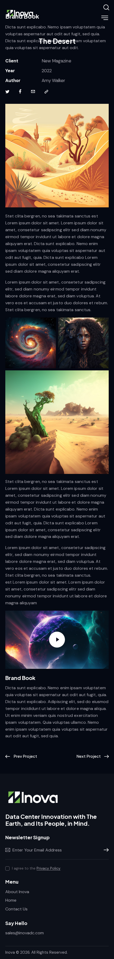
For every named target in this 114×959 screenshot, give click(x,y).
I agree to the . (36, 868)
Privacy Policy (48, 868)
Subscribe (105, 850)
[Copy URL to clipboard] (46, 91)
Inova (10, 952)
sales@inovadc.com (24, 933)
